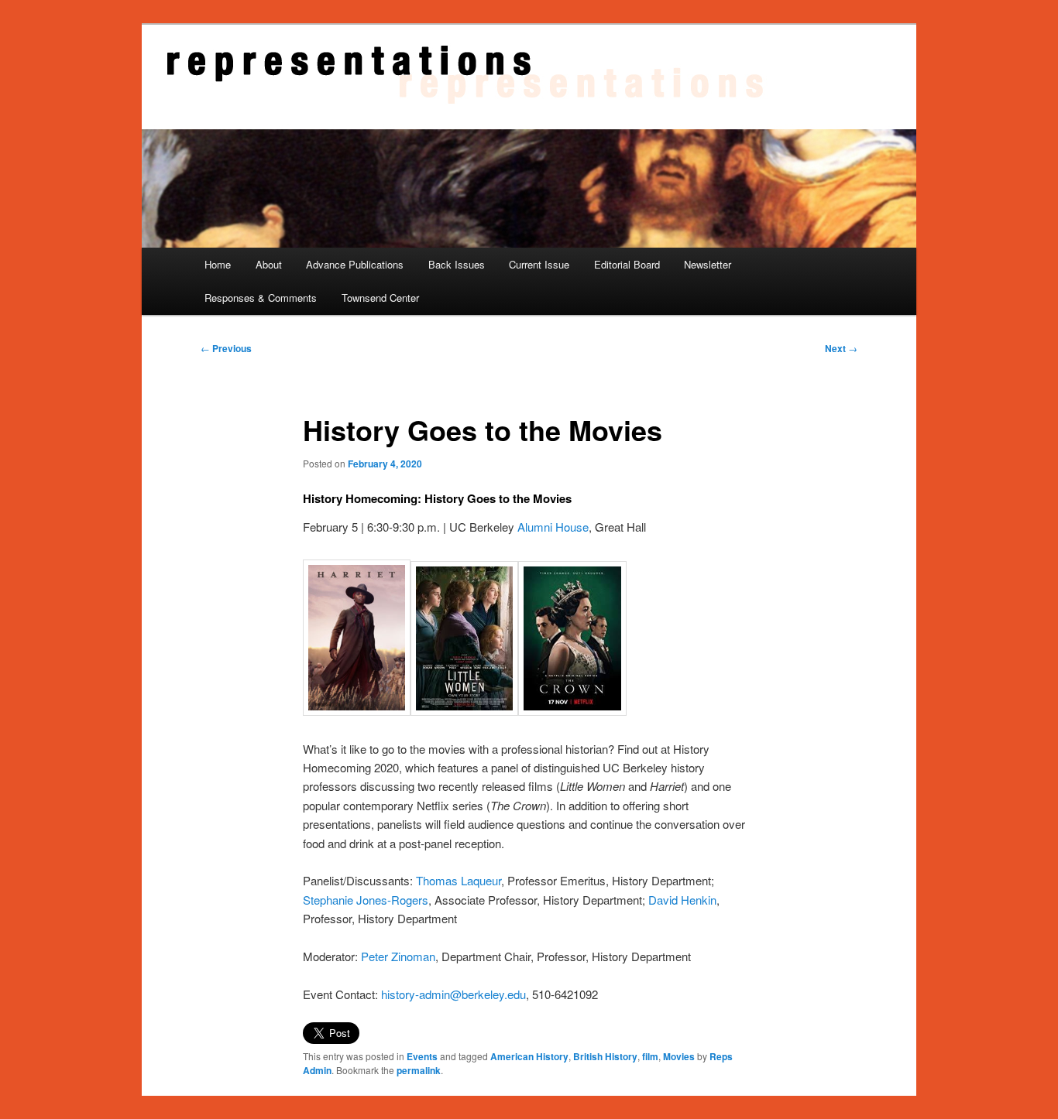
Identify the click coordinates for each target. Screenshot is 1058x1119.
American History (529, 1056)
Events (422, 1056)
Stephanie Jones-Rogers (365, 899)
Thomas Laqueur (458, 880)
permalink (419, 1070)
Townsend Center (380, 297)
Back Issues (456, 264)
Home (217, 264)
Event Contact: (340, 994)
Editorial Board (627, 264)
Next (841, 348)
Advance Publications (355, 264)
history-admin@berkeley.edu (453, 994)
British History (605, 1056)
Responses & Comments (260, 297)
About (269, 264)
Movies (679, 1056)
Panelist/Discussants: (358, 880)
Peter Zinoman (398, 956)
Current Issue (539, 264)
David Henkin (682, 899)
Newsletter (707, 264)
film (650, 1056)
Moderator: (330, 956)
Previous (226, 348)
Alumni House (553, 526)
